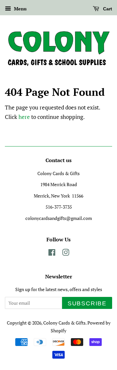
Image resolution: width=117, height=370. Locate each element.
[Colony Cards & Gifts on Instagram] (65, 253)
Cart (107, 8)
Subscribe (87, 303)
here (24, 117)
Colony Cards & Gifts (64, 323)
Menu (20, 9)
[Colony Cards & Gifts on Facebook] (52, 253)
